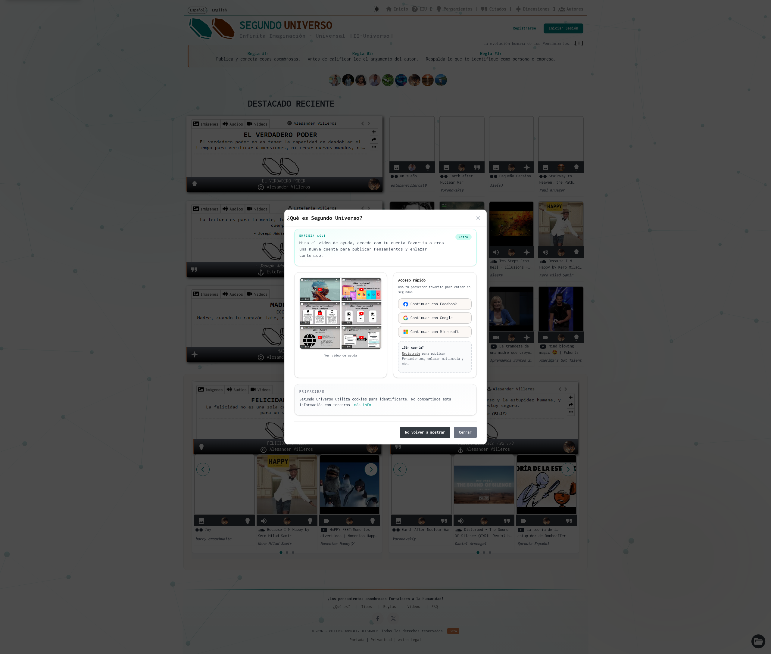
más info (362, 405)
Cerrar (465, 432)
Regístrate (411, 353)
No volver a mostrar (425, 432)
